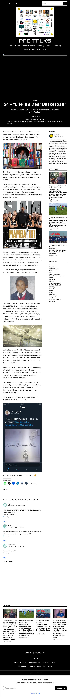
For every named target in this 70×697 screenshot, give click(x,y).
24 (8, 121)
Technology (52, 296)
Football (51, 217)
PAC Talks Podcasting (55, 285)
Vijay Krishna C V (35, 116)
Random (51, 290)
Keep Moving (29, 121)
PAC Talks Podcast (54, 283)
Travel (57, 189)
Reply (4, 521)
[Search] (65, 3)
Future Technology (54, 274)
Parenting (52, 287)
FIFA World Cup (53, 245)
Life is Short (47, 121)
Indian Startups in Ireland (56, 276)
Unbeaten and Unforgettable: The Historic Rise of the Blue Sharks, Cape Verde (58, 251)
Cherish (18, 121)
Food (50, 270)
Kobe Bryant (37, 121)
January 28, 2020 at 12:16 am (16, 506)
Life (42, 121)
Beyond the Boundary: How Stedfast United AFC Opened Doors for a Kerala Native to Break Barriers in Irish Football (58, 224)
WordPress (39, 673)
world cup (52, 301)
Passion (60, 217)
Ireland (55, 186)
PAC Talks (35, 41)
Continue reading (35, 693)
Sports (35, 100)
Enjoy (23, 121)
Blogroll (51, 186)
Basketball (12, 121)
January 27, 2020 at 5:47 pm (16, 527)
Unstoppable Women (55, 299)
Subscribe (61, 688)
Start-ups (52, 294)
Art (50, 265)
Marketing (52, 279)
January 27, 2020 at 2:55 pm (16, 546)
